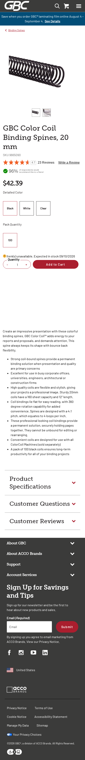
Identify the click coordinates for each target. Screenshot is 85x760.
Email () (18, 618)
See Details (52, 21)
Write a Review (69, 162)
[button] (79, 6)
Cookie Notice (16, 716)
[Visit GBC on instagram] (24, 653)
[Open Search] (56, 5)
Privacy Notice (49, 641)
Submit (67, 627)
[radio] (11, 208)
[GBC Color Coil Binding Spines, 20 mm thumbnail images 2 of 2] (46, 112)
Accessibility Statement (50, 716)
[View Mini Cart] (66, 6)
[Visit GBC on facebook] (13, 653)
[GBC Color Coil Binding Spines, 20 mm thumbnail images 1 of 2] (36, 112)
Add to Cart (55, 264)
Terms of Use (44, 708)
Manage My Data (18, 725)
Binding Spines (16, 30)
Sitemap (42, 725)
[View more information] (4, 256)
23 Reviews (46, 162)
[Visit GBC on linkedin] (48, 653)
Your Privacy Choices (27, 734)
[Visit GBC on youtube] (36, 653)
